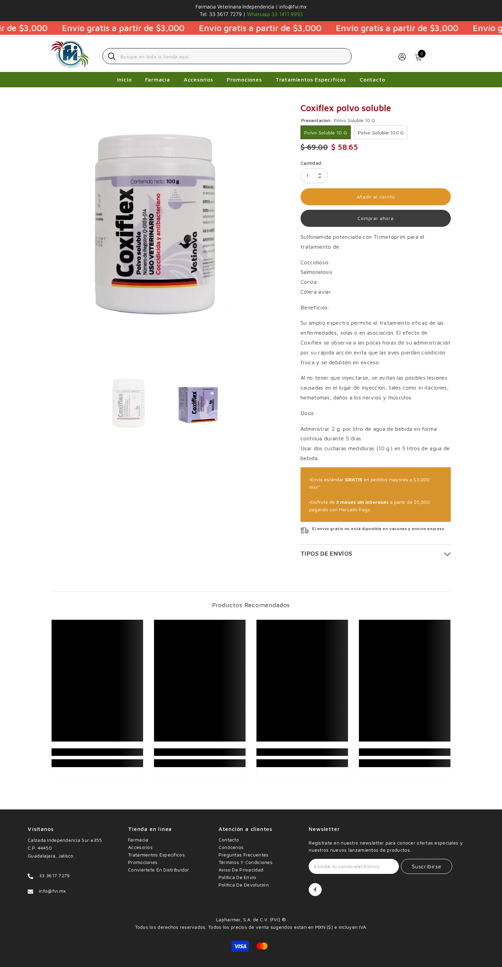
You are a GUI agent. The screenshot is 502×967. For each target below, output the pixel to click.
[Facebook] (315, 889)
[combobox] (233, 56)
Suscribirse (427, 866)
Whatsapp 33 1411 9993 (274, 14)
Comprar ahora (375, 218)
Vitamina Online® (251, 912)
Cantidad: (312, 163)
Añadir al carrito (376, 197)
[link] (97, 752)
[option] (165, 227)
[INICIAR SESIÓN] (402, 56)
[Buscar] (227, 56)
